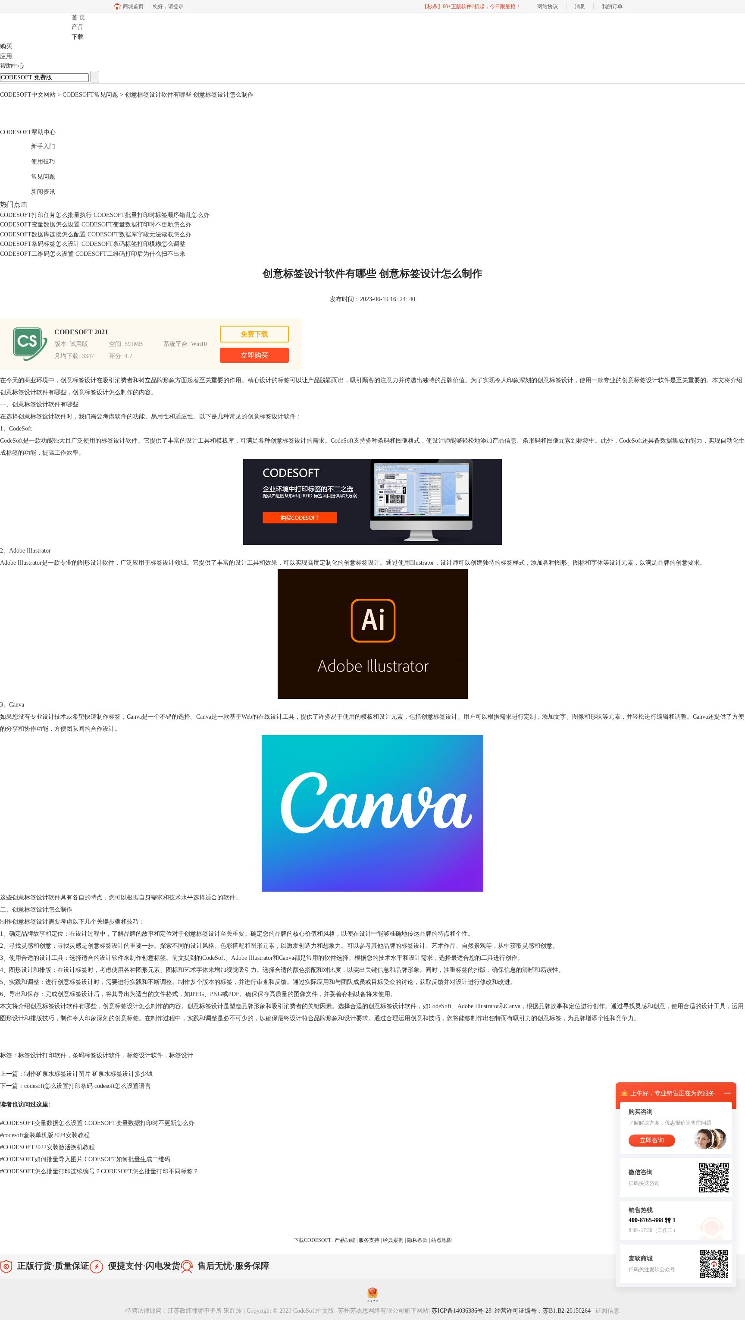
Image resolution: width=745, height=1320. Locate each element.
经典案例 (394, 1240)
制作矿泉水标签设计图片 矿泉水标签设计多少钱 (88, 1074)
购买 (6, 46)
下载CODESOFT (313, 1240)
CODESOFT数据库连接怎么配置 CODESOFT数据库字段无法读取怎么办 (95, 234)
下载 (78, 37)
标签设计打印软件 (42, 1055)
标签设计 (181, 1055)
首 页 (78, 17)
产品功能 (346, 1240)
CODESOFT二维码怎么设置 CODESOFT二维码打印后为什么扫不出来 (92, 254)
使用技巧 (34, 160)
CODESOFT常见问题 (90, 94)
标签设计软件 (145, 1055)
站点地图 (441, 1240)
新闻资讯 (34, 190)
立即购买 (254, 355)
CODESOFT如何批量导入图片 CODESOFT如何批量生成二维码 (85, 1159)
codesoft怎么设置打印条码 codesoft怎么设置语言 (87, 1086)
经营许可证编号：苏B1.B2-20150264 (543, 1310)
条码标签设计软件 (96, 1055)
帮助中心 (12, 66)
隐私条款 (418, 1240)
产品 (78, 27)
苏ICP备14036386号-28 (461, 1310)
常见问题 (34, 175)
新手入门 (34, 145)
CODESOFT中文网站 (28, 94)
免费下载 (254, 334)
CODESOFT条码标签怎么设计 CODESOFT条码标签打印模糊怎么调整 (92, 244)
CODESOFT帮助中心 (28, 132)
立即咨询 (652, 1140)
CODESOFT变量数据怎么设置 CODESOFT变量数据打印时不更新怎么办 (95, 224)
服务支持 (370, 1240)
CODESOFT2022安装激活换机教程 (47, 1147)
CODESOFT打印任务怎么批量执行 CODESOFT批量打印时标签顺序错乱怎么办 (105, 215)
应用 (6, 56)
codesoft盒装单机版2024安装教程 (45, 1135)
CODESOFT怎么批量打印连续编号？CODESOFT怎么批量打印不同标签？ (99, 1171)
